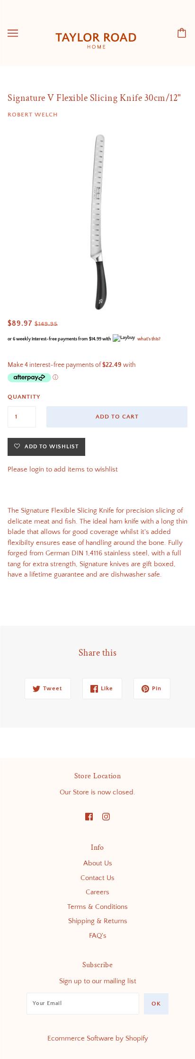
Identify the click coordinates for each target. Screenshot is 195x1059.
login (36, 469)
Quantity (22, 396)
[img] (89, 816)
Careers (97, 892)
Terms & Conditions (97, 907)
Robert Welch (33, 114)
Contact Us (97, 878)
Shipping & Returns (97, 921)
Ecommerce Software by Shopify (97, 1038)
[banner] (96, 32)
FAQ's (97, 936)
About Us (97, 863)
